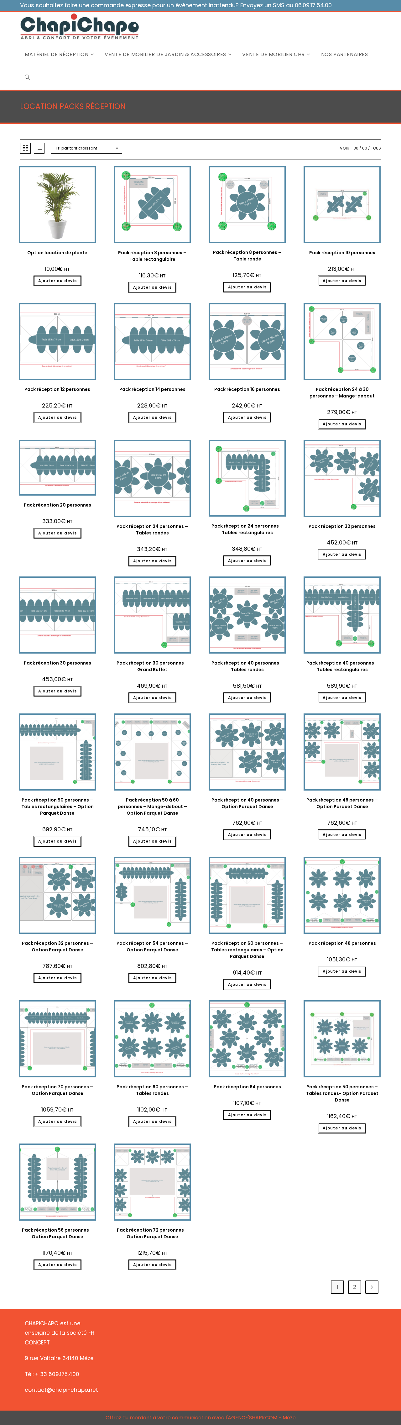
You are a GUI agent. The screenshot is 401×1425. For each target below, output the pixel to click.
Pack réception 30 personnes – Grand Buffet (152, 666)
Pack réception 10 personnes (342, 253)
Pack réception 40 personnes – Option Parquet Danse (247, 803)
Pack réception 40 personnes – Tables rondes (247, 666)
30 (356, 148)
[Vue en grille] (25, 148)
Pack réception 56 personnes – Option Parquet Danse (57, 1233)
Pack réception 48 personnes (342, 943)
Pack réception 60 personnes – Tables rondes (152, 1090)
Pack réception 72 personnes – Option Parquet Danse (152, 1233)
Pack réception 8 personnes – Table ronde (247, 255)
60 (364, 148)
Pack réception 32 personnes (342, 526)
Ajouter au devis (57, 280)
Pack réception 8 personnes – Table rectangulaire (152, 256)
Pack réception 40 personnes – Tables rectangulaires (342, 666)
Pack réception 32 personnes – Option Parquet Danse (57, 946)
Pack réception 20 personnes (57, 505)
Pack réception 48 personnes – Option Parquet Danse (342, 803)
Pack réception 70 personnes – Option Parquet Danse (57, 1090)
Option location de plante (57, 253)
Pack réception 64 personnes (247, 1087)
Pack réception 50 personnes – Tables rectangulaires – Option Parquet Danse (57, 806)
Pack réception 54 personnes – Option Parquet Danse (152, 946)
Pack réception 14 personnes (152, 389)
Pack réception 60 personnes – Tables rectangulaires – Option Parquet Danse (247, 950)
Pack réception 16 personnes (247, 389)
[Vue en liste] (39, 148)
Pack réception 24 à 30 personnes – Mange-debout (342, 392)
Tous (376, 148)
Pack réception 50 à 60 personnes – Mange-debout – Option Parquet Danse (152, 806)
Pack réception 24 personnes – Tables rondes (152, 529)
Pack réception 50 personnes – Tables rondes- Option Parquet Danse (342, 1093)
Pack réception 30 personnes (57, 663)
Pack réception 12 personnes (57, 389)
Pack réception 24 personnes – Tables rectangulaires (247, 529)
